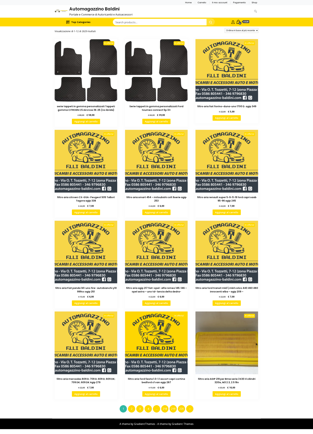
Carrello (202, 2)
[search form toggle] (255, 11)
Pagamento (239, 2)
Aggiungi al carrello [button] (86, 121)
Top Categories (80, 22)
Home (188, 2)
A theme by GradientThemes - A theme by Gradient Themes (156, 424)
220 (181, 409)
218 (165, 409)
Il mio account (219, 2)
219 (173, 409)
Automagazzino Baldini (94, 9)
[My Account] (233, 22)
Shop (254, 2)
